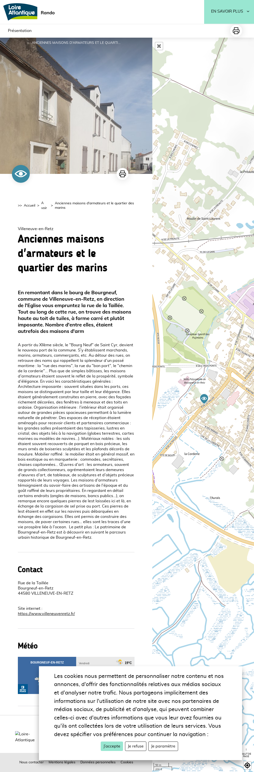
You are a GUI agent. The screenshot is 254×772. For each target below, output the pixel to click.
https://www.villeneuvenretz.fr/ (46, 614)
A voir (44, 205)
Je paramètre (163, 746)
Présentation (20, 31)
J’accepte (111, 746)
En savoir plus (227, 11)
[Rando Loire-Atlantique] (30, 12)
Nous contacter (31, 762)
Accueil (29, 205)
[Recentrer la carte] (159, 46)
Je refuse (136, 746)
